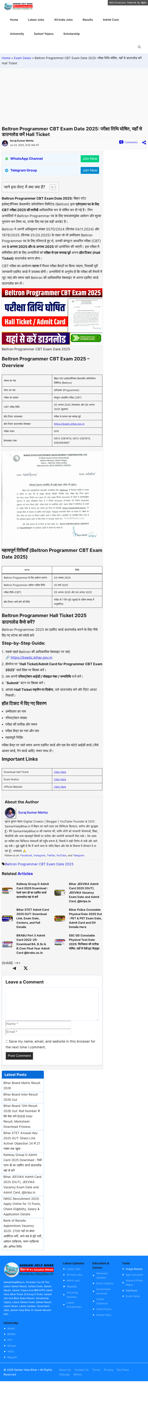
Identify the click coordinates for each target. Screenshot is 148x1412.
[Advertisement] (74, 99)
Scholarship (71, 33)
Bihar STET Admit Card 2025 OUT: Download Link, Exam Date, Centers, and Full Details (32, 918)
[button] (139, 47)
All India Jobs (63, 19)
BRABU (11, 1334)
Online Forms (103, 1309)
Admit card (73, 1280)
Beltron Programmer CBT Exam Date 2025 (39, 864)
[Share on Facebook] (4, 969)
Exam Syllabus (104, 1283)
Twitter (51, 855)
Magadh (12, 1357)
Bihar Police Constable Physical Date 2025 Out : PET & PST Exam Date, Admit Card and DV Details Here (85, 918)
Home (14, 19)
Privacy (108, 1369)
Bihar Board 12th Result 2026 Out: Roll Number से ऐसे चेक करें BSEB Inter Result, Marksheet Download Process (21, 1116)
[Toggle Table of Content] (51, 187)
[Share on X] (25, 969)
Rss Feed (123, 1369)
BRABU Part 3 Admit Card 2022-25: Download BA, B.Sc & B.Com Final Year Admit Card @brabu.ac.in (33, 944)
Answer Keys (103, 1314)
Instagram (39, 855)
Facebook (26, 855)
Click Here (60, 771)
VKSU (10, 1351)
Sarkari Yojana (43, 33)
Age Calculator (134, 1274)
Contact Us (82, 1369)
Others (77, 1374)
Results (88, 19)
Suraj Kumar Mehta (22, 140)
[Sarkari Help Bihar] (19, 6)
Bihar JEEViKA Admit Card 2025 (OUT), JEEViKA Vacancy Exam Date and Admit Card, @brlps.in (84, 892)
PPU (9, 1339)
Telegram (78, 855)
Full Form (131, 1290)
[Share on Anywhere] (144, 142)
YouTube (61, 855)
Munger (11, 1345)
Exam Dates (22, 58)
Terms (96, 1369)
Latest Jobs (36, 19)
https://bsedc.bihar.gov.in (69, 423)
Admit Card (111, 19)
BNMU (11, 1328)
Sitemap (64, 1374)
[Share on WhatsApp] (9, 969)
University (17, 33)
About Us (65, 1369)
